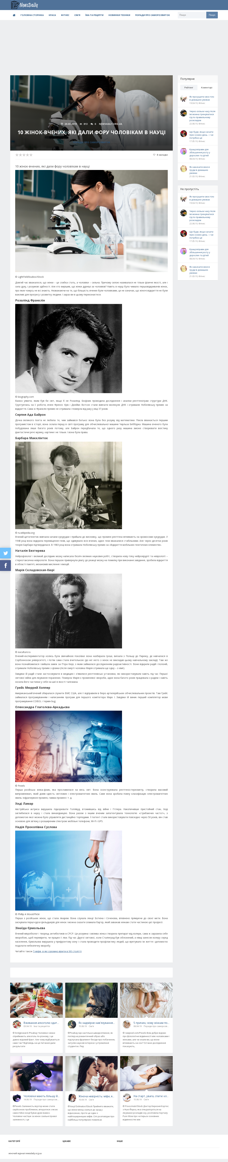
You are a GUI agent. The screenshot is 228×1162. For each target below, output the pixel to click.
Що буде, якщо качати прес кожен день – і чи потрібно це (201, 134)
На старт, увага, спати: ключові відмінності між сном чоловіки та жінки (152, 1096)
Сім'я (77, 15)
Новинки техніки (119, 15)
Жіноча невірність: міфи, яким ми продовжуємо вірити (97, 1096)
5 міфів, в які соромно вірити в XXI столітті (57, 951)
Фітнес (65, 15)
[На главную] (27, 5)
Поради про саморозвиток (152, 15)
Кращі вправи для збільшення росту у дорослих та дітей (199, 152)
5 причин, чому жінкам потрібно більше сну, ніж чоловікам (152, 1022)
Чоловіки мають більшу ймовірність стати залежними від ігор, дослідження (42, 1096)
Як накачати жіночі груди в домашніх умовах (199, 169)
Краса (52, 15)
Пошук (212, 15)
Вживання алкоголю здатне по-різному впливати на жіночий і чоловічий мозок (42, 1022)
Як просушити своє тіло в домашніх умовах (201, 98)
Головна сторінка (32, 15)
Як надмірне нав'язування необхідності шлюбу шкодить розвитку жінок (97, 1022)
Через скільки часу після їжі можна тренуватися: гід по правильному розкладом (202, 116)
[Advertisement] (114, 45)
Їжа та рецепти (94, 15)
